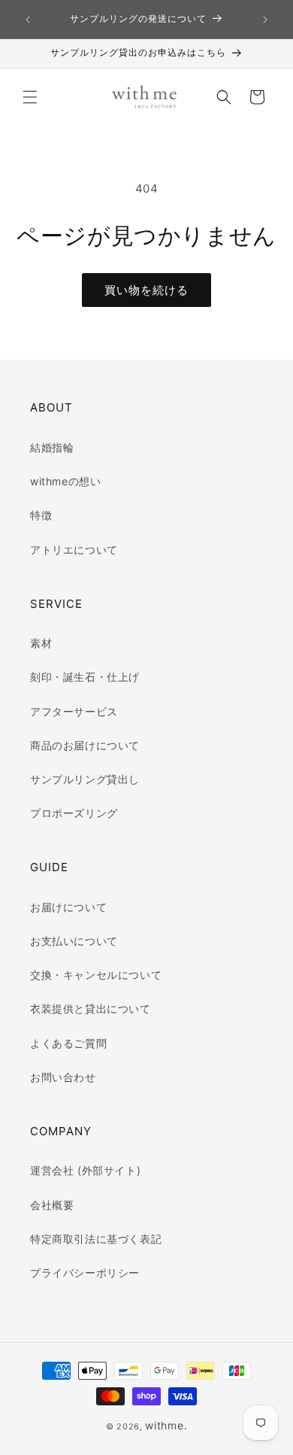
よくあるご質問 (68, 1043)
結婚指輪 (52, 447)
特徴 (41, 515)
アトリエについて (74, 549)
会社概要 (52, 1204)
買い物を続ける (146, 290)
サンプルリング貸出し (85, 779)
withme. (166, 1425)
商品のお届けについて (85, 745)
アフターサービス (74, 711)
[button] (30, 97)
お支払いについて (74, 940)
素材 (41, 642)
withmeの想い (65, 481)
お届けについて (68, 907)
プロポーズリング (74, 812)
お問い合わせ (63, 1077)
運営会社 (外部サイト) (85, 1170)
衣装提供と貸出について (90, 1008)
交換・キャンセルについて (96, 974)
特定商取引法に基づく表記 (96, 1238)
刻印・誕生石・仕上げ (85, 676)
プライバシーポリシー (85, 1272)
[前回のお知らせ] (27, 19)
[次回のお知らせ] (265, 19)
